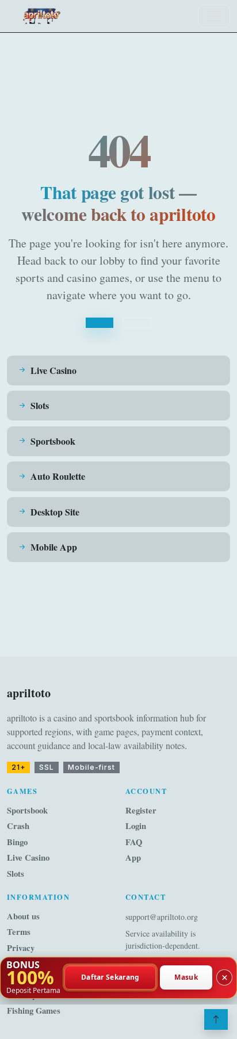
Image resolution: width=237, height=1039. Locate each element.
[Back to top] (216, 1019)
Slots (15, 873)
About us (23, 916)
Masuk (186, 978)
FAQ (133, 841)
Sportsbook (27, 810)
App (133, 857)
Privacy (21, 947)
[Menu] (214, 16)
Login (135, 825)
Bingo (17, 841)
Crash (18, 825)
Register (140, 810)
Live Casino (28, 857)
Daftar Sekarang (110, 978)
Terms (18, 931)
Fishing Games (33, 1010)
